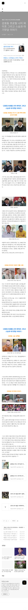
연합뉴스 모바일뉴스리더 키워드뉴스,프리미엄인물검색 (14, 58)
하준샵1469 (5, 581)
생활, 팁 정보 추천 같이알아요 (11, 527)
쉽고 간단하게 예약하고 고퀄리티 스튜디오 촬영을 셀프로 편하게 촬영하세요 (9, 49)
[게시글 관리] (8, 521)
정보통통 (21, 527)
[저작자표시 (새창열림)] (17, 521)
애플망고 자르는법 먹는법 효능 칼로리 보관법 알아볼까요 (11, 538)
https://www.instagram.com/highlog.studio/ (13, 44)
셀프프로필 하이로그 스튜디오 (9, 46)
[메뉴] (25, 3)
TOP (25, 609)
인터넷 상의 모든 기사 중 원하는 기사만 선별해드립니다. (14, 61)
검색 (21, 3)
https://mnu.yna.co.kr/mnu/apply (12, 55)
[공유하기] (6, 521)
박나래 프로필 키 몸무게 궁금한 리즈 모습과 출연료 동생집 (11, 540)
